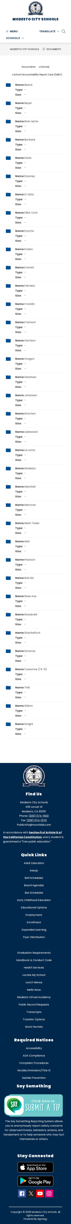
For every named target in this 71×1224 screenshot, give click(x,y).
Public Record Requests (34, 1004)
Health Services (34, 967)
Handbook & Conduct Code (34, 960)
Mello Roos (34, 990)
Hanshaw (30, 377)
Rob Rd (29, 578)
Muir (27, 541)
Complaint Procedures (34, 1063)
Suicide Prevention (34, 1078)
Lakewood (30, 432)
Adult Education (34, 863)
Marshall (30, 487)
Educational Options (34, 907)
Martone (30, 505)
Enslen (28, 249)
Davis (27, 158)
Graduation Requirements (34, 953)
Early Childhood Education (34, 900)
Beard (28, 85)
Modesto (30, 468)
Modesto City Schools (24, 49)
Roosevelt (30, 614)
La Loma (29, 450)
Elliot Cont (31, 213)
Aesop (34, 870)
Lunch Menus (34, 982)
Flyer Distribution (34, 937)
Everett (29, 267)
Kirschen (30, 413)
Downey (29, 176)
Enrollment (34, 922)
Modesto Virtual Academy (34, 997)
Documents (54, 49)
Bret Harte (31, 121)
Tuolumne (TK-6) (35, 669)
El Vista (29, 194)
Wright (28, 724)
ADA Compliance (34, 1055)
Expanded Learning (34, 930)
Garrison (30, 340)
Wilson (28, 706)
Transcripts (33, 1012)
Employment (33, 915)
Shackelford (32, 633)
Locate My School (33, 975)
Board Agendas (34, 885)
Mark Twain (31, 523)
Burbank (29, 140)
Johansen (30, 395)
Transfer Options (34, 1019)
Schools (44, 66)
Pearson (29, 560)
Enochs (29, 231)
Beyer (28, 103)
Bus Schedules (34, 893)
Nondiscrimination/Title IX (34, 1070)
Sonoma (29, 651)
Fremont (30, 322)
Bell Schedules (34, 878)
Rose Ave (30, 596)
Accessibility (34, 1048)
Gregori (29, 359)
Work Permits (34, 1027)
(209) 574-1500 (39, 816)
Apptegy (42, 1219)
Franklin (29, 304)
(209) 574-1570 (37, 820)
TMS (27, 687)
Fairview (29, 286)
